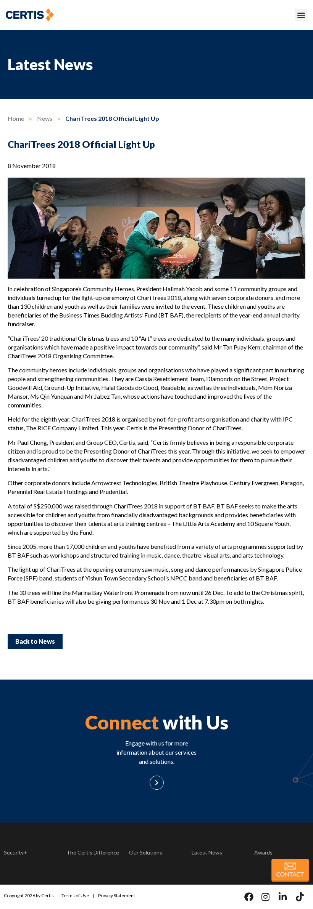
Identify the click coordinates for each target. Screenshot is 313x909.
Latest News (207, 852)
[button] (301, 15)
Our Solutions (145, 852)
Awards (263, 852)
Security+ (15, 852)
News (44, 118)
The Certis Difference (92, 852)
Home (16, 118)
